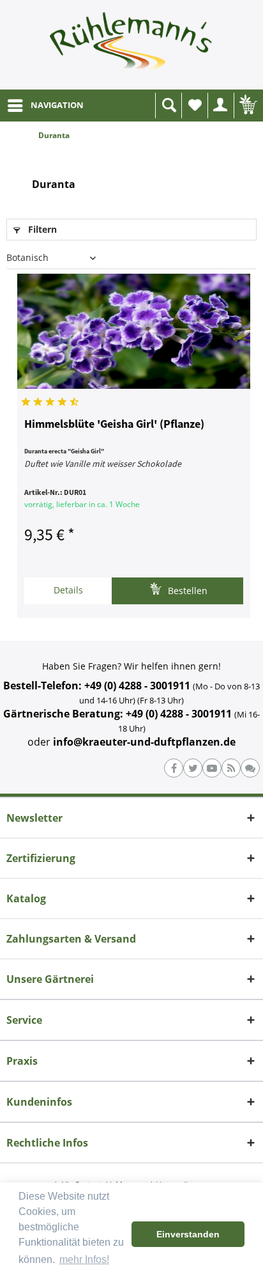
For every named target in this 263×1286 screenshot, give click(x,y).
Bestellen (186, 590)
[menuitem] (45, 105)
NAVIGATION (57, 105)
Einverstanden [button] (188, 1234)
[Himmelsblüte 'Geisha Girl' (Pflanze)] (133, 331)
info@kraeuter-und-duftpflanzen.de (144, 742)
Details (68, 590)
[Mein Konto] (221, 105)
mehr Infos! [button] (84, 1259)
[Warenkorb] (247, 105)
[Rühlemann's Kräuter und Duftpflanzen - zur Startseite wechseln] (131, 44)
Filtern (41, 229)
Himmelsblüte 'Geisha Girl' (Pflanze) (114, 424)
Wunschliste (194, 105)
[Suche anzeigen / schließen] (168, 105)
